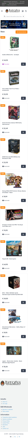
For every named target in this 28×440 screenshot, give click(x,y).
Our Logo (4, 403)
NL (15, 436)
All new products (21, 32)
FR (19, 436)
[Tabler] (13, 11)
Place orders (5, 411)
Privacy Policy (6, 421)
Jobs (3, 426)
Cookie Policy (5, 422)
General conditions (7, 419)
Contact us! (5, 428)
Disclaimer (5, 424)
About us (4, 401)
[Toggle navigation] (2, 11)
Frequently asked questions (9, 417)
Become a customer (7, 409)
